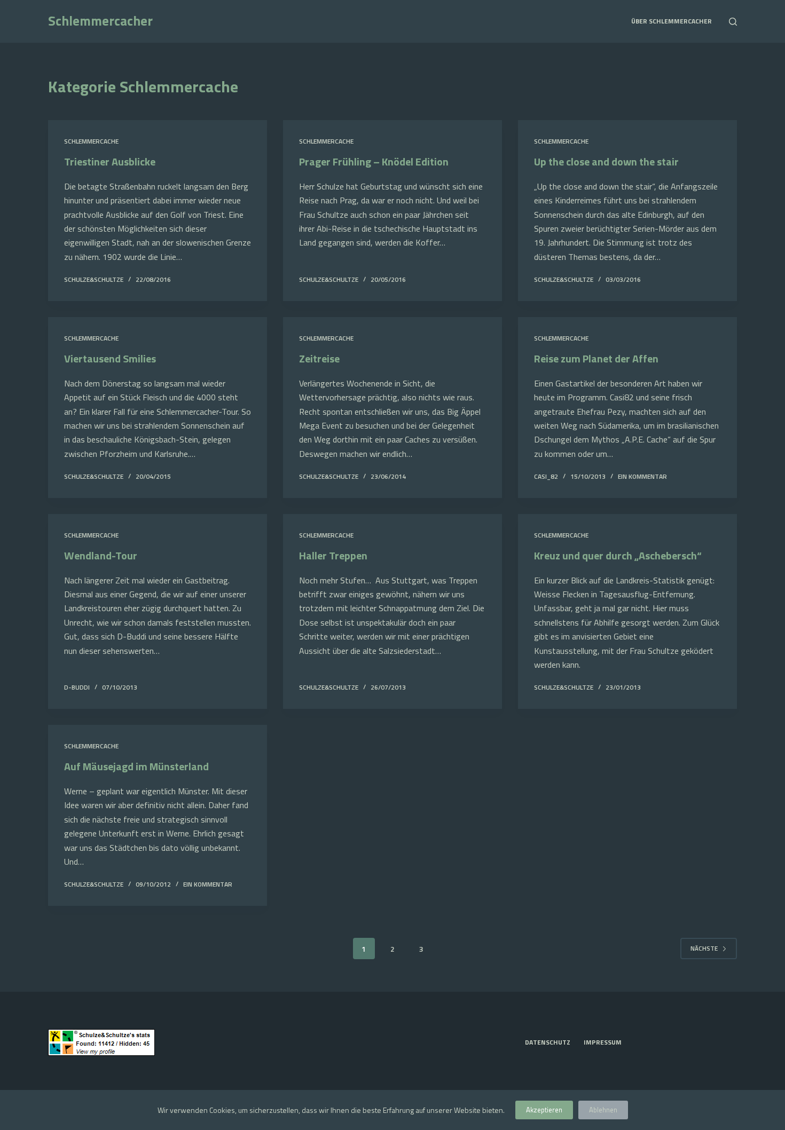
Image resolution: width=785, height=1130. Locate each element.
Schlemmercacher (100, 21)
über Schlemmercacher (671, 21)
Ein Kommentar (642, 476)
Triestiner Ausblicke (109, 161)
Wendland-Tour (100, 555)
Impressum (603, 1042)
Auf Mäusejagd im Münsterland (136, 766)
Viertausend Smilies (110, 358)
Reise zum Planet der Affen (596, 358)
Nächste (704, 948)
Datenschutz (547, 1042)
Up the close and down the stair (606, 161)
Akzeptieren (544, 1109)
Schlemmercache (91, 141)
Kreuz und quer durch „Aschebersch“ (618, 555)
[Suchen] (733, 22)
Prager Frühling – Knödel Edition (374, 161)
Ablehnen (603, 1109)
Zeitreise (319, 358)
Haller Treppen (333, 555)
